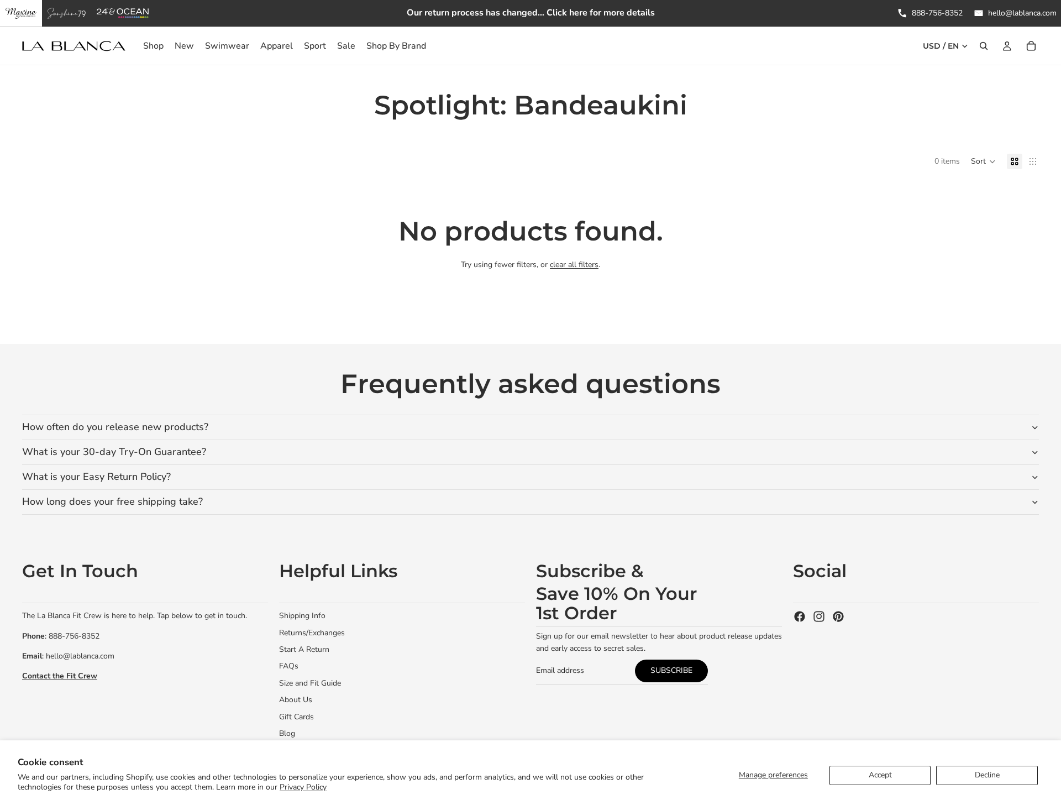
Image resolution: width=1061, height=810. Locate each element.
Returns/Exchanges (312, 633)
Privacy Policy (303, 787)
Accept (880, 775)
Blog (287, 733)
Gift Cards (296, 717)
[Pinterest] (838, 616)
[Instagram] (819, 616)
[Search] (983, 46)
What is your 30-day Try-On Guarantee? (114, 451)
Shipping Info (302, 615)
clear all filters (574, 264)
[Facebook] (799, 616)
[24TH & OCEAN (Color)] (123, 13)
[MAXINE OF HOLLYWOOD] (21, 13)
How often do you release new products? (115, 426)
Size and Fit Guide (310, 683)
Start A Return (304, 649)
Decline (987, 775)
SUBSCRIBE (671, 670)
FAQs (288, 666)
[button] (983, 161)
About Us (295, 699)
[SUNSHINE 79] (66, 13)
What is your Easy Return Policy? (96, 476)
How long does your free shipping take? (112, 501)
